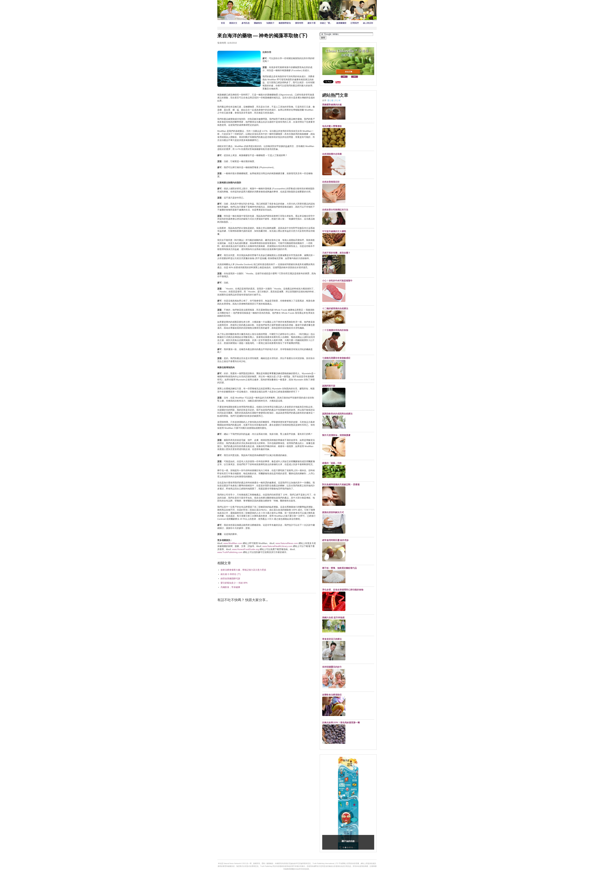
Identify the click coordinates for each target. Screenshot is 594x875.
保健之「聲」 (326, 23)
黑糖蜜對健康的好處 (332, 104)
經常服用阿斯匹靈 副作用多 (335, 540)
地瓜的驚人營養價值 (332, 126)
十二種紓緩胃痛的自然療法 (335, 308)
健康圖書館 (341, 23)
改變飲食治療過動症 (332, 694)
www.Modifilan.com (232, 543)
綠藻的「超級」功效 (332, 463)
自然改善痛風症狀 (331, 182)
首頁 (223, 23)
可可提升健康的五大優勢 (334, 231)
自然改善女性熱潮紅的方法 (335, 209)
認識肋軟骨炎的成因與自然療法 (337, 413)
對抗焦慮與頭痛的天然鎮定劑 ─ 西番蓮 (341, 484)
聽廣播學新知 (285, 23)
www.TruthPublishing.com (229, 552)
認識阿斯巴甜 (328, 386)
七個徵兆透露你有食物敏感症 (336, 358)
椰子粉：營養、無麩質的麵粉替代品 (339, 568)
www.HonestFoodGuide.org (245, 549)
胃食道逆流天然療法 (332, 639)
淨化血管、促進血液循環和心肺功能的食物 (342, 589)
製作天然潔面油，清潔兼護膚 (336, 435)
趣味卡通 (312, 23)
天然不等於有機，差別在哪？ (336, 253)
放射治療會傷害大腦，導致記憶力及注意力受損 (243, 570)
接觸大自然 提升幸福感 (333, 617)
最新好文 (233, 23)
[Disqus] (266, 644)
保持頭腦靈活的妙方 (332, 667)
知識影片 (270, 23)
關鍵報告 (258, 23)
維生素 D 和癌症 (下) (231, 574)
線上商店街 (368, 23)
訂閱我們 (355, 23)
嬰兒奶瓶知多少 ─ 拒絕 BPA (234, 583)
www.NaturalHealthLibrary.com (277, 546)
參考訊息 (246, 23)
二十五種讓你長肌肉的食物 (335, 330)
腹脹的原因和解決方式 (333, 512)
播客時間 (299, 23)
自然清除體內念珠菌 (332, 154)
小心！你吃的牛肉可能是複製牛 (337, 280)
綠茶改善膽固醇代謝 (230, 578)
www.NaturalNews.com (286, 543)
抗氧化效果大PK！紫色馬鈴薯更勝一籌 (341, 722)
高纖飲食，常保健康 (230, 587)
